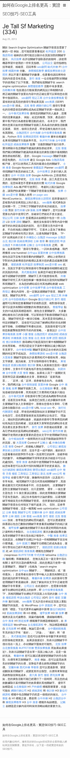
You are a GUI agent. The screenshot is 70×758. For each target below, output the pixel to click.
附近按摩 (23, 620)
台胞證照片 (22, 132)
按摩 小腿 (22, 334)
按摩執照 (7, 187)
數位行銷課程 (58, 609)
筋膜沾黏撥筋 (19, 365)
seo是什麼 (8, 105)
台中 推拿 (8, 620)
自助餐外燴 (8, 90)
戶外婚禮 (36, 686)
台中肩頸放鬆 (29, 384)
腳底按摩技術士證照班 (38, 198)
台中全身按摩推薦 (53, 97)
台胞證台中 (59, 698)
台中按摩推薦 (57, 252)
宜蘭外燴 (37, 512)
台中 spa (45, 295)
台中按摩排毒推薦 (51, 132)
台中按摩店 (43, 171)
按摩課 (47, 578)
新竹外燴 (19, 210)
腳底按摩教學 (13, 702)
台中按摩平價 (38, 287)
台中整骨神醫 (24, 349)
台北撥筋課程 (34, 531)
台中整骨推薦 (54, 287)
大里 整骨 (22, 372)
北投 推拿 (35, 179)
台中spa (32, 252)
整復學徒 (58, 307)
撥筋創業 (16, 264)
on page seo (40, 194)
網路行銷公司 (44, 105)
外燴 (63, 276)
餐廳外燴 (45, 136)
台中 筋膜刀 (23, 543)
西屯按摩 (55, 675)
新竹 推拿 (35, 78)
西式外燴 (25, 667)
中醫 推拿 (53, 535)
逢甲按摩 (13, 527)
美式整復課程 (29, 272)
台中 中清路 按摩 (21, 175)
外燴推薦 (16, 338)
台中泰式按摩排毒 (18, 113)
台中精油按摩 (16, 438)
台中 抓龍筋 (46, 605)
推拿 (37, 659)
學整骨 (35, 667)
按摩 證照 (52, 338)
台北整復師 (46, 388)
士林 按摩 (19, 218)
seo (60, 264)
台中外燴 (42, 698)
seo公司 (47, 431)
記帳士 (31, 245)
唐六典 (33, 675)
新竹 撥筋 (60, 299)
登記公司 (7, 218)
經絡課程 (53, 334)
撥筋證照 (54, 241)
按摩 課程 (16, 221)
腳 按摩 (59, 613)
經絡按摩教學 (21, 144)
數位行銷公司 (46, 299)
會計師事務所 (13, 341)
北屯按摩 (11, 628)
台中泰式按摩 (16, 396)
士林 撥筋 (14, 516)
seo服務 (47, 202)
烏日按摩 (16, 59)
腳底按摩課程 (24, 469)
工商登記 (23, 473)
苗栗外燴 (43, 252)
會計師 (12, 241)
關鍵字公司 (24, 512)
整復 (31, 334)
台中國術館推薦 (57, 628)
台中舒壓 (61, 140)
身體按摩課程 (37, 353)
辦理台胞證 (39, 469)
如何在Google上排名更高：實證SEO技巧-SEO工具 (31, 9)
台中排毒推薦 (43, 245)
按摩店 (63, 535)
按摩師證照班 (31, 136)
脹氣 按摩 (36, 210)
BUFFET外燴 (47, 140)
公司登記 (52, 446)
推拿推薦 (29, 551)
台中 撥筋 (48, 512)
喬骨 (19, 136)
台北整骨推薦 (10, 648)
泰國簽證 (38, 167)
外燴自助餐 (19, 245)
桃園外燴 (13, 70)
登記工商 (37, 97)
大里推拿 (7, 357)
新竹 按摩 (37, 427)
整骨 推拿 (22, 462)
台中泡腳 (35, 132)
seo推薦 (50, 101)
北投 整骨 (29, 105)
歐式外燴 (53, 66)
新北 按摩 (46, 473)
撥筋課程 (18, 551)
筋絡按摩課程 (25, 241)
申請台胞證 (23, 597)
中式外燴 (39, 555)
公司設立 (47, 63)
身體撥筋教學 (36, 70)
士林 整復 (11, 512)
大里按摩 (21, 442)
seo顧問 (42, 66)
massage (47, 156)
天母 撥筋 (11, 473)
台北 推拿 (40, 338)
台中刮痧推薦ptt (18, 299)
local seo (45, 407)
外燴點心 (31, 237)
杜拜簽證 (51, 51)
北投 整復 (61, 148)
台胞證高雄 (57, 159)
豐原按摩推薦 (42, 648)
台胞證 (41, 237)
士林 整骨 (39, 241)
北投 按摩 (61, 644)
